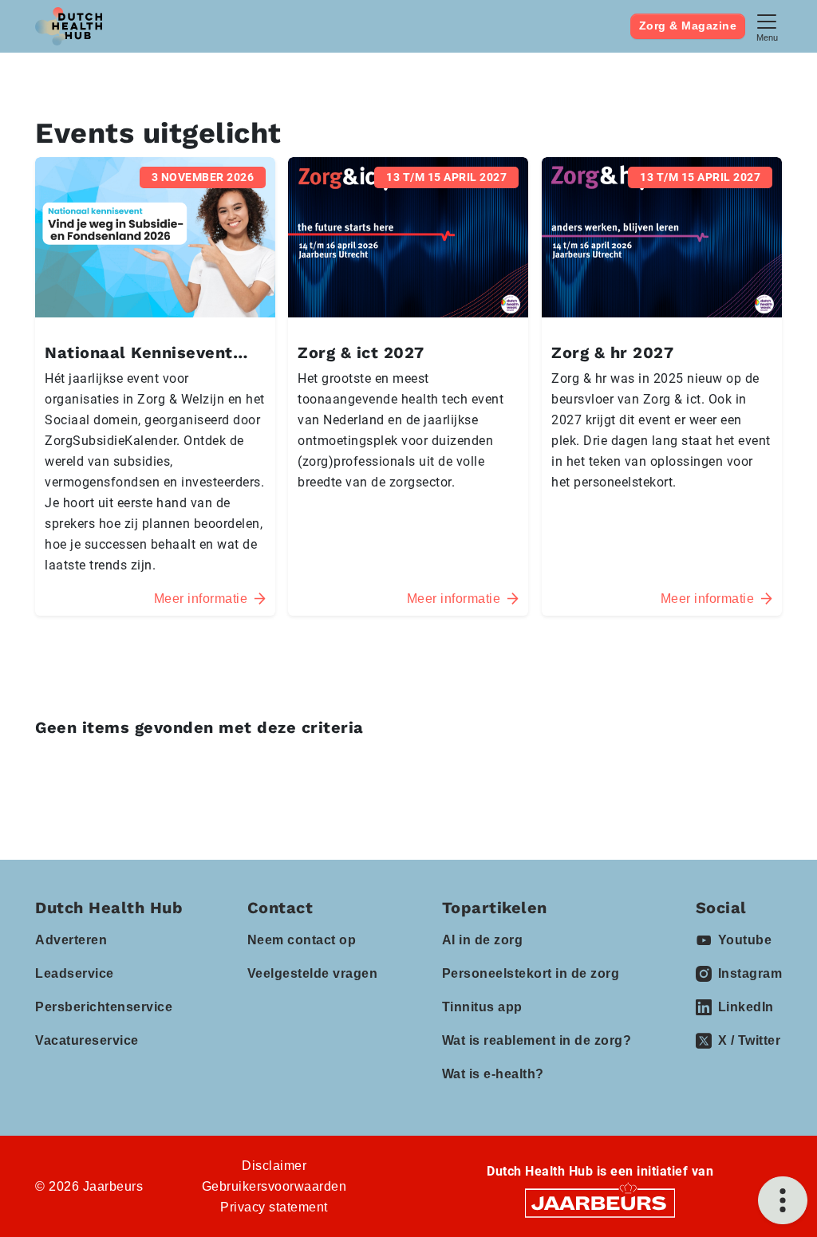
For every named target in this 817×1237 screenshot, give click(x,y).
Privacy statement (274, 1207)
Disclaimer (274, 1165)
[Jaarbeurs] (600, 1202)
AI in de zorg (482, 940)
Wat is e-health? (493, 1074)
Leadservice (74, 973)
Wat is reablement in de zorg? (537, 1040)
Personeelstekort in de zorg (531, 973)
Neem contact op (302, 940)
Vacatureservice (87, 1040)
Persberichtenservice (103, 1007)
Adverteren (71, 940)
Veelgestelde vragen (312, 973)
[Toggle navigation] (767, 26)
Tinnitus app (482, 1007)
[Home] (68, 26)
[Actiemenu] (782, 1200)
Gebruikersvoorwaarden (274, 1186)
